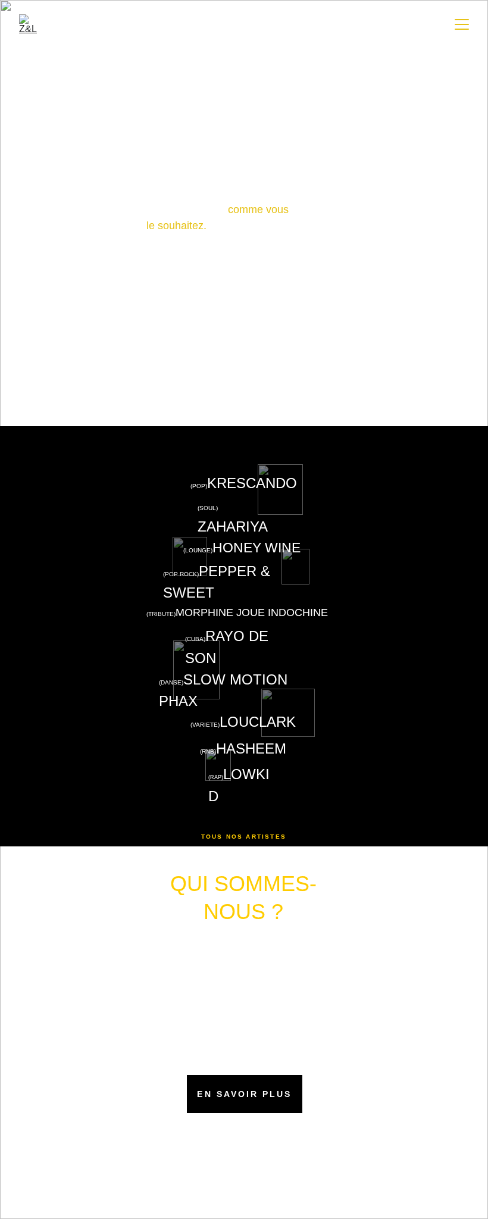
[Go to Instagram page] (244, 1170)
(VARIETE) (205, 724)
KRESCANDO (252, 483)
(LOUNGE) (197, 550)
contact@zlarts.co (240, 1137)
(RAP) (215, 777)
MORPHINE (204, 612)
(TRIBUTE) (161, 614)
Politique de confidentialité (232, 1210)
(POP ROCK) (181, 574)
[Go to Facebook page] (226, 1170)
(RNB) (208, 751)
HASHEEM (251, 748)
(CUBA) (195, 639)
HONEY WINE (256, 547)
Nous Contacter (244, 379)
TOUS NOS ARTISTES (243, 836)
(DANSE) (171, 682)
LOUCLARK (258, 722)
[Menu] (462, 24)
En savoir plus (244, 1094)
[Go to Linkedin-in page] (262, 1170)
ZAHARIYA (233, 526)
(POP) (198, 486)
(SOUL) (209, 508)
